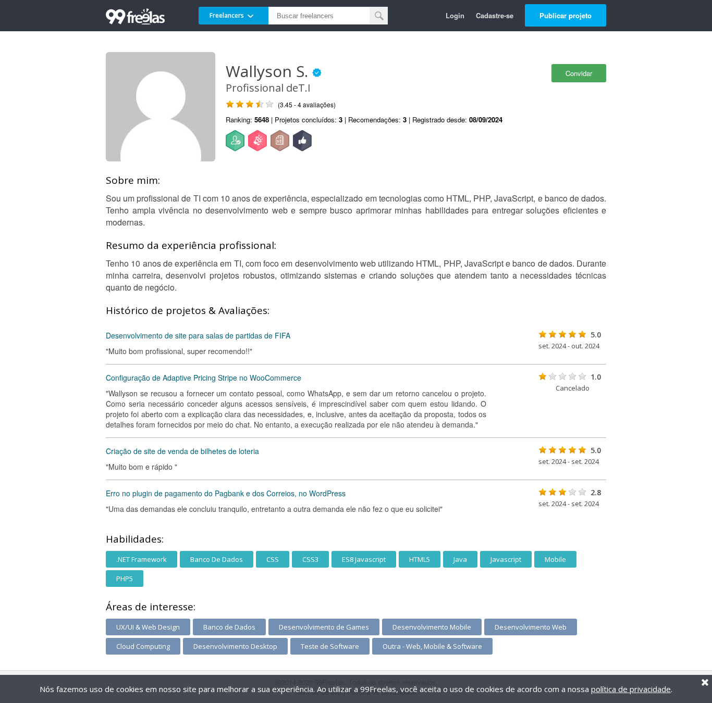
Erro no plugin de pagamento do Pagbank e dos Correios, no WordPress (226, 493)
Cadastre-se (494, 15)
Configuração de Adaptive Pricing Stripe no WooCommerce (203, 377)
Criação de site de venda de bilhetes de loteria (182, 451)
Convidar (579, 73)
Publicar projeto (565, 15)
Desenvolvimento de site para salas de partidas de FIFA (198, 335)
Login (455, 15)
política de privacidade (631, 689)
